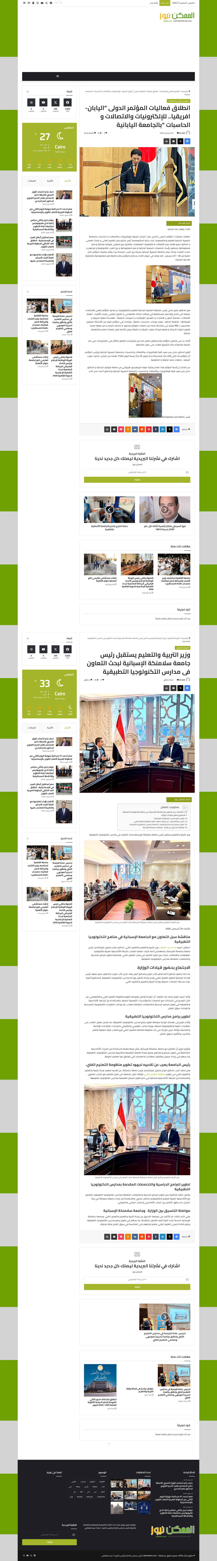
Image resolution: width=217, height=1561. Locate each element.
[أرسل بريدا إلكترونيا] (178, 133)
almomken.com (149, 1555)
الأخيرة (50, 181)
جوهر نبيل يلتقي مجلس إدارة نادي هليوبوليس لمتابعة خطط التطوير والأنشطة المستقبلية (42, 224)
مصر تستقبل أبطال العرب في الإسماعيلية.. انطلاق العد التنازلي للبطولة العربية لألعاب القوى (40, 242)
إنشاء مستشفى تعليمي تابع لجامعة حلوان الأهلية (102, 579)
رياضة (78, 1486)
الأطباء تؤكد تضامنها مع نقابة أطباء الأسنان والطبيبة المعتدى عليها (42, 258)
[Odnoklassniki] (128, 429)
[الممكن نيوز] (177, 17)
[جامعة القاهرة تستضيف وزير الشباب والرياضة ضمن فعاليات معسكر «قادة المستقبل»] (174, 564)
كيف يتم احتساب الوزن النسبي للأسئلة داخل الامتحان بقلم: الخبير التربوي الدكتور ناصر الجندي (40, 196)
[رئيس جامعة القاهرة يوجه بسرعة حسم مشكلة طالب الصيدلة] (117, 1508)
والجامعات (101, 1496)
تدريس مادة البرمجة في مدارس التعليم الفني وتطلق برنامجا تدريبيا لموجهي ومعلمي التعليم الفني (62, 323)
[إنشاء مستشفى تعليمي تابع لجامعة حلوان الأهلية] (100, 564)
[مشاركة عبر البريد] (173, 141)
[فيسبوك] (187, 141)
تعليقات (32, 181)
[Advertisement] (108, 50)
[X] (180, 141)
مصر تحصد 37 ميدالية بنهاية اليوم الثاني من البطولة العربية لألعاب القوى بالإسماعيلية (51, 210)
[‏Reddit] (142, 429)
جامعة (95, 1486)
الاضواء (102, 1481)
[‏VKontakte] (135, 429)
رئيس (86, 1486)
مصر (81, 1491)
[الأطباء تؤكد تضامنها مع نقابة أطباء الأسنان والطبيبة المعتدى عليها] (64, 264)
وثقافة (79, 1496)
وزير (71, 1496)
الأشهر (68, 181)
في (88, 1491)
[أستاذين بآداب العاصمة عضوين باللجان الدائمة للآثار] (144, 1508)
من (75, 1491)
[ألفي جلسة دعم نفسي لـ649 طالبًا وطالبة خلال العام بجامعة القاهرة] (130, 1506)
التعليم (92, 1481)
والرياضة (90, 1496)
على (70, 1486)
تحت (103, 1486)
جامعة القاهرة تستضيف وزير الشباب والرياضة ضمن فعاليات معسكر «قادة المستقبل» (175, 581)
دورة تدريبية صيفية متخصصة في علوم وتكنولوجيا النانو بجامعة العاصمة (128, 3)
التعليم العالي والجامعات (170, 91)
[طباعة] (166, 141)
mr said (182, 133)
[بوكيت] (121, 429)
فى (95, 1491)
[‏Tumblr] (156, 429)
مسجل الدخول (173, 618)
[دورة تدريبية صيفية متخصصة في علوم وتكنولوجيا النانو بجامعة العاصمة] (117, 1495)
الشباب (83, 1481)
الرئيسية (185, 91)
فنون (103, 1491)
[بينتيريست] (149, 429)
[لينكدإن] (163, 429)
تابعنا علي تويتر (54, 1472)
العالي (73, 1481)
